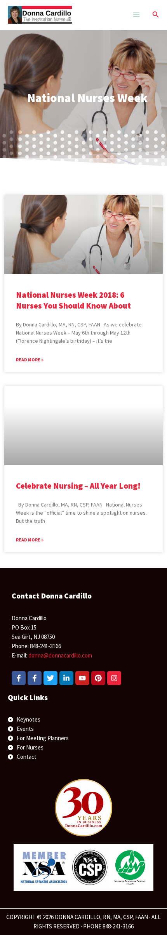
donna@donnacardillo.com (60, 655)
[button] (155, 15)
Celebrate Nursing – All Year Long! (78, 486)
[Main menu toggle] (136, 15)
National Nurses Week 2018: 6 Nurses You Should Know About (73, 300)
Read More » (29, 360)
